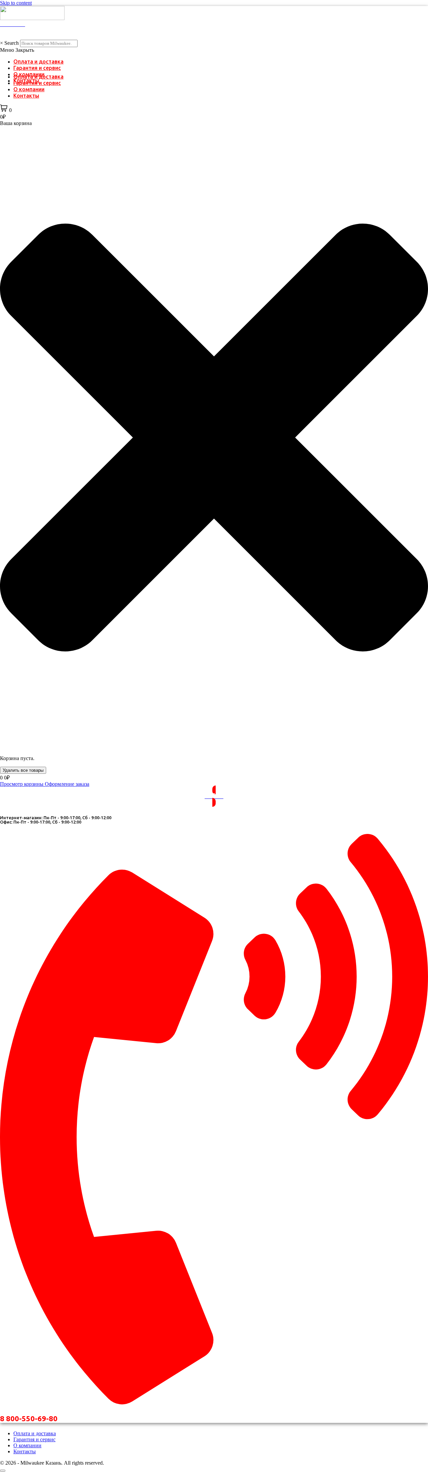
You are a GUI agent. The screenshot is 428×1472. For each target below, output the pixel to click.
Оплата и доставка (38, 61)
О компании (28, 89)
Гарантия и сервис (37, 68)
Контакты (26, 96)
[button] (214, 50)
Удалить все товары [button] (23, 770)
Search (11, 43)
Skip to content (16, 3)
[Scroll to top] (2, 1471)
